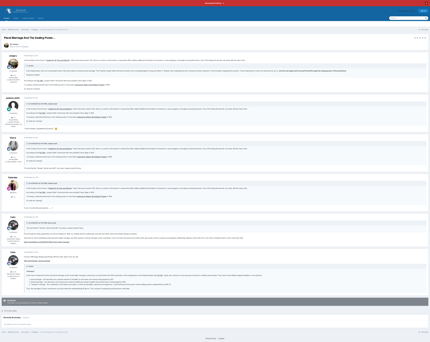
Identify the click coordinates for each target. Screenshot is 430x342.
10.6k (14, 75)
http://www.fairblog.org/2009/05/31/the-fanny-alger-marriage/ (47, 242)
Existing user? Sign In (406, 11)
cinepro (15, 44)
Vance (13, 138)
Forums (6, 18)
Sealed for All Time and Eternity (58, 60)
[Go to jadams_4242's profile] (13, 106)
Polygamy (25, 47)
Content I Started (28, 18)
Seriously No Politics (213, 3)
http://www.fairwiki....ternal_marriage (37, 261)
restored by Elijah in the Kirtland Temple (89, 85)
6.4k (14, 157)
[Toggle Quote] (27, 66)
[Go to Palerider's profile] (13, 185)
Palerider (12, 177)
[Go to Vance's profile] (13, 146)
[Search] (425, 18)
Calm (12, 217)
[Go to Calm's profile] (13, 225)
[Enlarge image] (56, 129)
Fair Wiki (40, 81)
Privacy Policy (211, 338)
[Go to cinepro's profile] (6, 45)
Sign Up (423, 11)
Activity (15, 18)
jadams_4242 (13, 98)
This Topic (416, 18)
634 (14, 117)
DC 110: (160, 275)
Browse (40, 18)
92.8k (14, 237)
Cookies (221, 338)
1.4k (14, 197)
